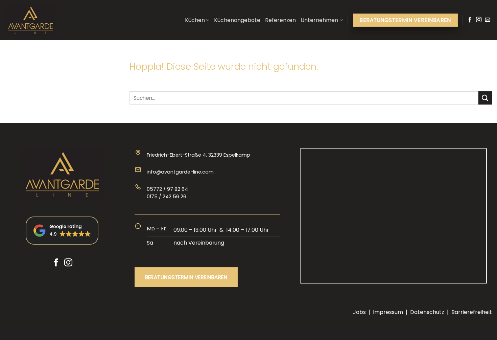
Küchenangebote (237, 20)
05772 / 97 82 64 (167, 189)
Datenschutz (427, 312)
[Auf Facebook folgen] (470, 20)
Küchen (195, 20)
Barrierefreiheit (471, 312)
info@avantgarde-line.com (180, 171)
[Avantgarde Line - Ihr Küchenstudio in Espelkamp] (39, 20)
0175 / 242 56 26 (166, 196)
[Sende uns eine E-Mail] (487, 20)
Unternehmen (319, 20)
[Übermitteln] (485, 98)
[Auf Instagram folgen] (478, 20)
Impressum (388, 312)
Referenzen (280, 20)
